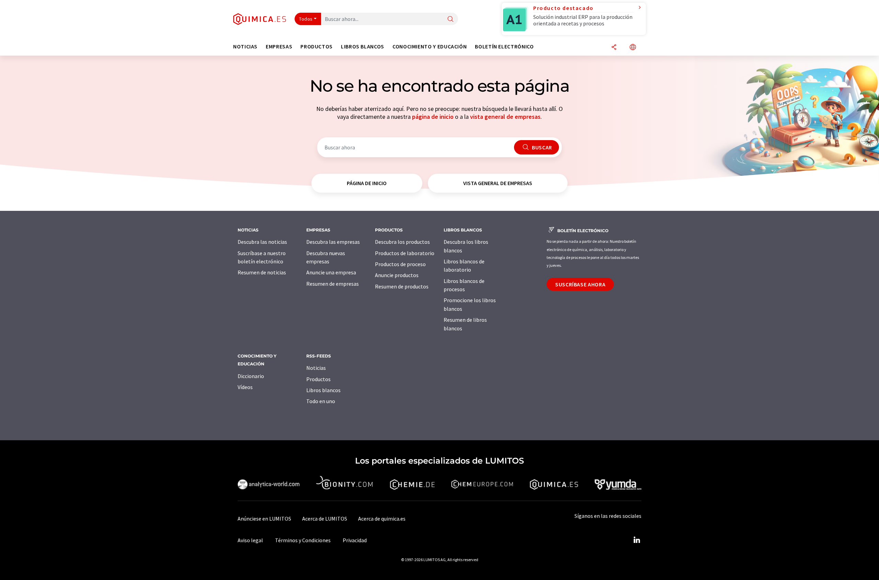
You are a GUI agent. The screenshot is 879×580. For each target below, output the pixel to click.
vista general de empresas (505, 117)
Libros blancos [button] (362, 46)
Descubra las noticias (262, 241)
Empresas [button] (279, 46)
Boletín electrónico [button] (504, 46)
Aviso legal (250, 540)
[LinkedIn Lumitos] (636, 540)
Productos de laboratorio (404, 253)
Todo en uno (320, 401)
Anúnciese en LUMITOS (264, 518)
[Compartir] (614, 48)
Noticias (316, 367)
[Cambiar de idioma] (633, 48)
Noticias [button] (245, 46)
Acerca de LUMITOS (324, 518)
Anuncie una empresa (331, 272)
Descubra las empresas (333, 241)
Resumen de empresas (332, 283)
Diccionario (251, 376)
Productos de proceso (400, 264)
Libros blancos (323, 390)
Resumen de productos (402, 286)
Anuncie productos (397, 275)
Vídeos (245, 387)
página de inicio (433, 117)
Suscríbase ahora (580, 284)
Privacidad (355, 540)
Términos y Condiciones (303, 540)
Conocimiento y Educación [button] (429, 46)
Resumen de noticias (262, 272)
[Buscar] (450, 19)
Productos (318, 379)
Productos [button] (316, 46)
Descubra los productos (402, 241)
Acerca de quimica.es (382, 518)
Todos (306, 19)
